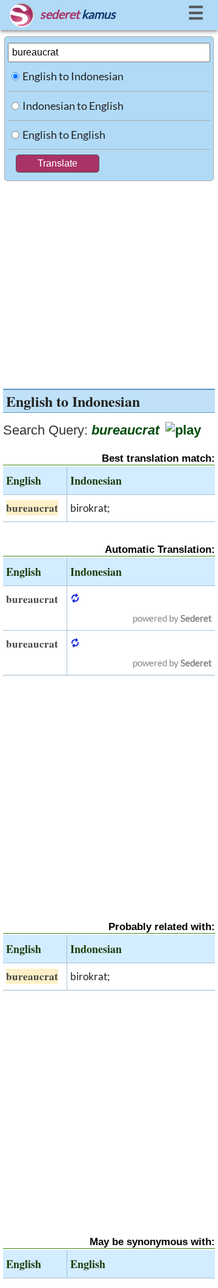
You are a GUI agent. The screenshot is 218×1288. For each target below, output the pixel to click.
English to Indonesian (73, 76)
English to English (63, 134)
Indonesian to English (73, 105)
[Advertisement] (109, 282)
